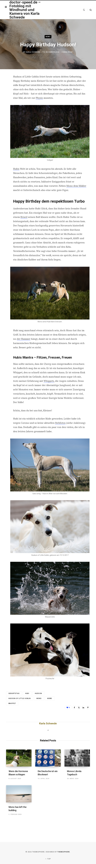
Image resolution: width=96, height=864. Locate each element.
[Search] (90, 10)
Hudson (38, 693)
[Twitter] (4, 90)
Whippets (49, 380)
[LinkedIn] (83, 707)
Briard (23, 217)
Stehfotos (60, 422)
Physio (39, 97)
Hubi (27, 693)
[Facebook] (4, 83)
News (48, 37)
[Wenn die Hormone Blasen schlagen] (19, 758)
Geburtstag (14, 693)
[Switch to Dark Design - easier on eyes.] (84, 10)
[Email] (4, 103)
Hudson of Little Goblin (19, 698)
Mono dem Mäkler (76, 185)
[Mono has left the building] (19, 793)
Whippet (12, 703)
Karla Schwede (33, 52)
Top (49, 859)
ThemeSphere (63, 852)
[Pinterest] (4, 97)
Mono (39, 698)
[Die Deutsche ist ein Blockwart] (48, 758)
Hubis (16, 168)
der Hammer (23, 338)
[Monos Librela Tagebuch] (77, 758)
